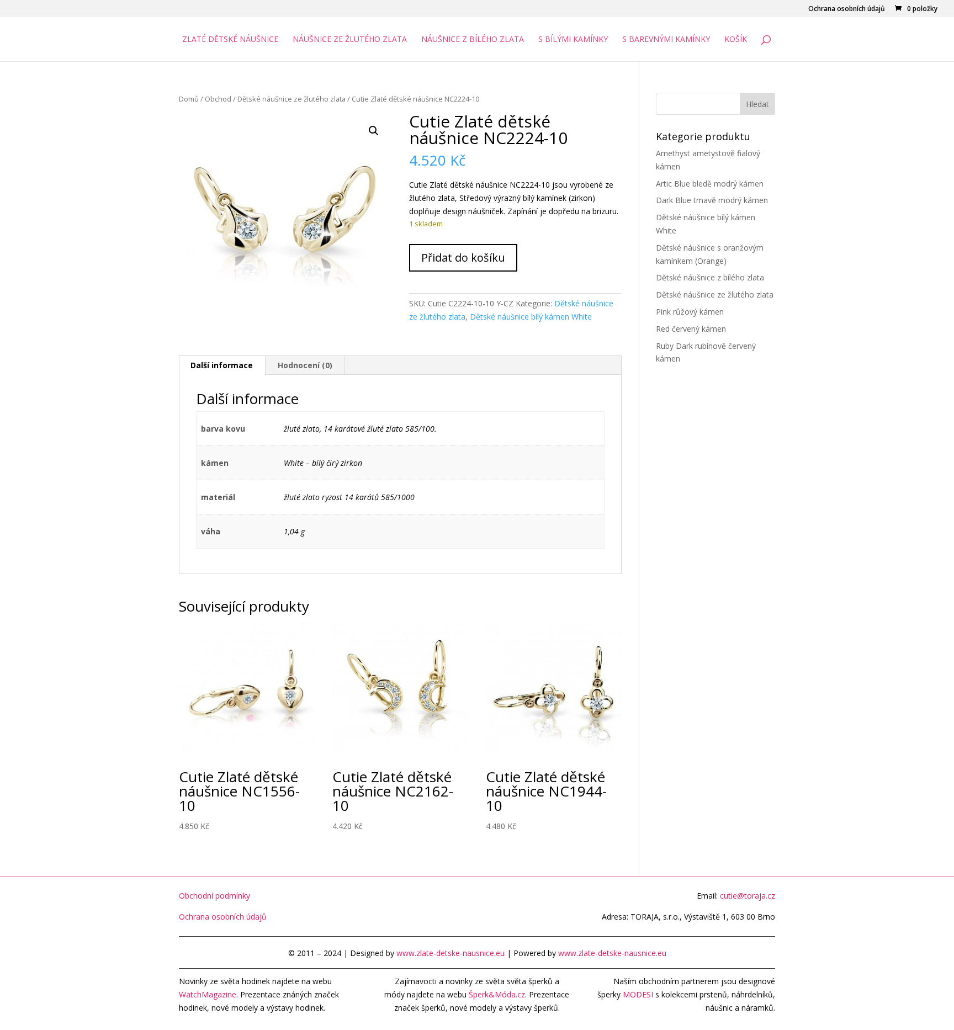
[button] (374, 131)
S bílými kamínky (573, 39)
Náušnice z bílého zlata (472, 39)
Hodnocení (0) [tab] (305, 365)
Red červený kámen (691, 328)
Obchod (218, 99)
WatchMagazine (207, 994)
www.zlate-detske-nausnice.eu (450, 953)
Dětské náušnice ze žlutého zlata (291, 99)
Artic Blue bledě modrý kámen (710, 183)
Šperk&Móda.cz (497, 994)
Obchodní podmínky (214, 895)
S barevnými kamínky (666, 39)
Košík (735, 39)
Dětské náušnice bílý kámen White (531, 316)
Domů (189, 99)
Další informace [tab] (221, 365)
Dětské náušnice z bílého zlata (710, 277)
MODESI (638, 994)
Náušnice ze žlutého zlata (350, 39)
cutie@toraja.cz (747, 895)
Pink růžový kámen (690, 311)
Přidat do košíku (463, 257)
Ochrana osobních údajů (846, 9)
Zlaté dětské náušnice (230, 39)
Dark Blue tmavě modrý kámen (712, 200)
